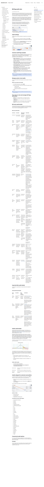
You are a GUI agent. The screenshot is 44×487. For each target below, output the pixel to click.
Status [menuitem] (35, 2)
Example (36, 22)
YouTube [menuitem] (31, 2)
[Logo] (4, 2)
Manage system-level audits (37, 12)
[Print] (34, 7)
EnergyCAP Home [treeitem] (4, 9)
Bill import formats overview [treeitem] (5, 20)
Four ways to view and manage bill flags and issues (38, 14)
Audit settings (36, 10)
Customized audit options (37, 21)
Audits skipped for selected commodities (37, 19)
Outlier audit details (36, 18)
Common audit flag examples (38, 11)
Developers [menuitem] (38, 2)
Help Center (10, 2)
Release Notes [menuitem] (27, 2)
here (28, 228)
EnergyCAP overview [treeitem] (5, 8)
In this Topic (36, 9)
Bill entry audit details (37, 15)
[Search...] (42, 2)
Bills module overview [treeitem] (6, 16)
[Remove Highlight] (36, 7)
